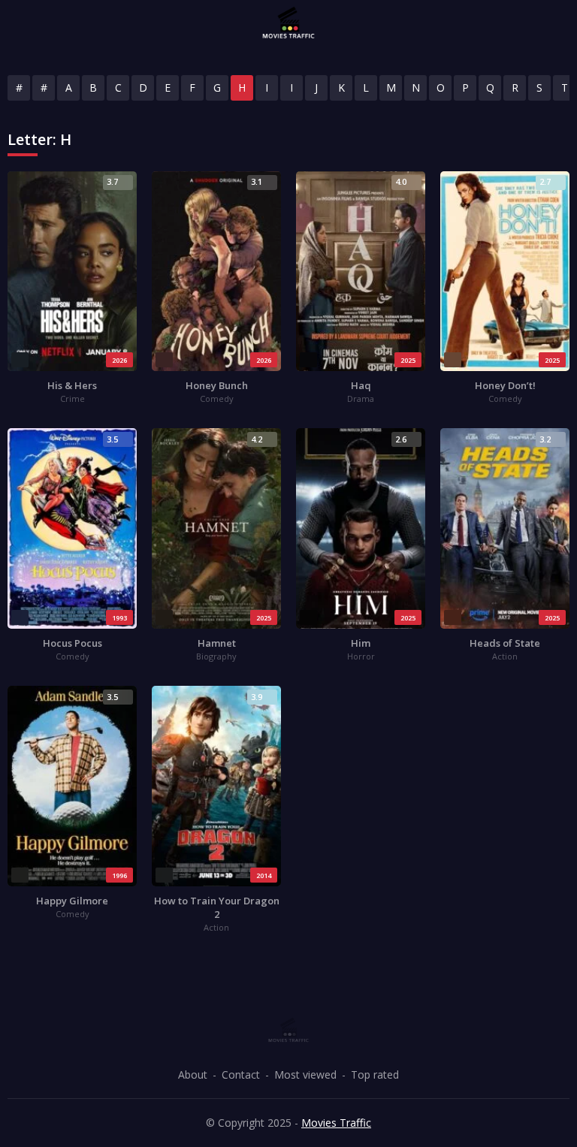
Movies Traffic (336, 1122)
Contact (241, 1074)
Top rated (375, 1074)
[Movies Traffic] (288, 23)
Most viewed (305, 1074)
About (192, 1074)
